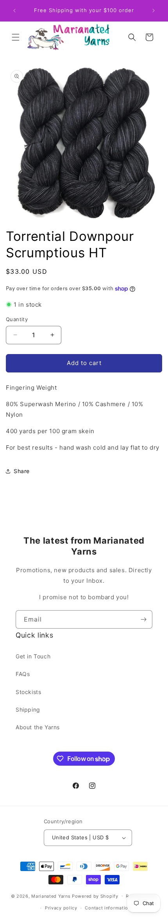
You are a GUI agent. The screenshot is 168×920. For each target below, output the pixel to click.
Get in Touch (33, 656)
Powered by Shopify (95, 895)
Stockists (28, 692)
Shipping (28, 709)
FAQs (23, 674)
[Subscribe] (143, 619)
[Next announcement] (153, 10)
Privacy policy (61, 908)
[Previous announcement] (14, 10)
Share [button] (22, 471)
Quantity (17, 319)
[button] (15, 37)
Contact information (107, 908)
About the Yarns (38, 727)
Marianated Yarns (50, 895)
